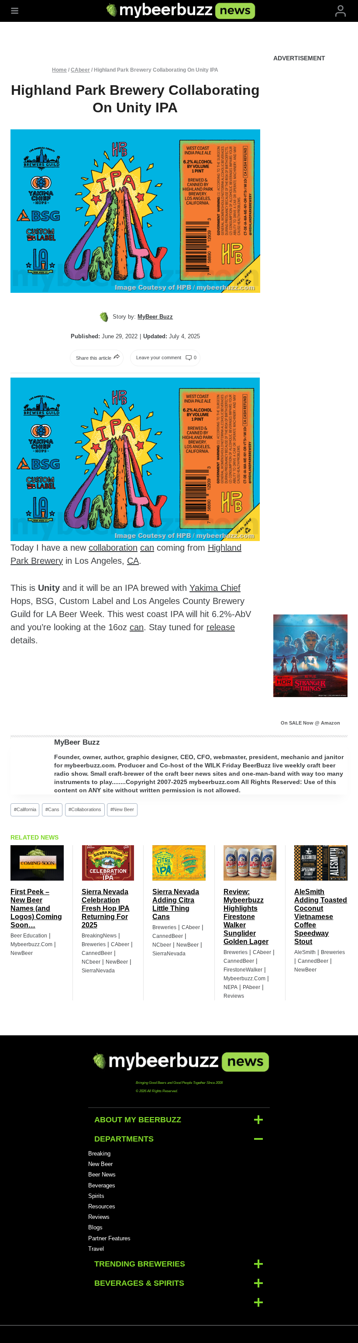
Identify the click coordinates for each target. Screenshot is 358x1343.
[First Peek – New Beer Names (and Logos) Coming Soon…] (37, 863)
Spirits (96, 1196)
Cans (52, 809)
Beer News (102, 1174)
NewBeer (21, 953)
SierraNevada (98, 971)
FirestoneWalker (243, 970)
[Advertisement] (310, 203)
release (221, 627)
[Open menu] (14, 10)
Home (59, 70)
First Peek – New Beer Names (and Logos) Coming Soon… (36, 908)
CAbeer (80, 70)
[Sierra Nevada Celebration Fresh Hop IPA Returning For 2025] (108, 863)
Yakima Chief (215, 588)
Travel (96, 1249)
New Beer (122, 809)
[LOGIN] (341, 11)
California (25, 809)
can (147, 547)
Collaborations (85, 809)
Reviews (234, 996)
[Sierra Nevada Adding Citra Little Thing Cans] (179, 863)
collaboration (113, 547)
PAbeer (251, 987)
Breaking (99, 1153)
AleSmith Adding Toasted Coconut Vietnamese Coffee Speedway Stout (320, 916)
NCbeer (91, 962)
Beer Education (28, 936)
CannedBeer (97, 953)
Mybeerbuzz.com (31, 944)
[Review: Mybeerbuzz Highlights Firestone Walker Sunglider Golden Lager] (250, 863)
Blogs (95, 1227)
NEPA (231, 987)
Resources (101, 1206)
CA (133, 561)
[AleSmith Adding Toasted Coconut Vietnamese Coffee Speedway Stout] (321, 863)
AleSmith (305, 952)
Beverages (101, 1185)
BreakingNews (99, 936)
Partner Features (109, 1238)
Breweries (94, 944)
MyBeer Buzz (77, 742)
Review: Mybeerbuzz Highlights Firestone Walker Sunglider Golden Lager (246, 916)
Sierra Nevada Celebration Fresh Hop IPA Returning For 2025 (106, 908)
